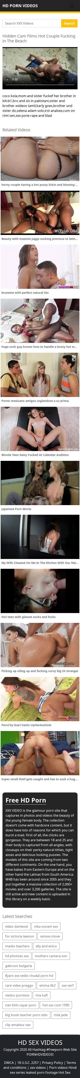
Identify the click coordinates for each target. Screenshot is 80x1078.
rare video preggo (19, 985)
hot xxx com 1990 (55, 1005)
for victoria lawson (19, 936)
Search (69, 23)
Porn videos (58, 1067)
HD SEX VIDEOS (40, 1042)
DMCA (9, 1062)
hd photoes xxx (17, 956)
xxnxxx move (50, 936)
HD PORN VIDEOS (20, 5)
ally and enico (46, 946)
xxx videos (38, 1067)
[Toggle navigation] (72, 6)
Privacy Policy (52, 1062)
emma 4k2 (47, 985)
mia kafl (41, 995)
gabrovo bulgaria (18, 966)
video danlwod (16, 926)
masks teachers (17, 946)
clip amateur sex (18, 1024)
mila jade (61, 1015)
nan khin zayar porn (20, 1005)
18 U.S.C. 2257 (28, 1062)
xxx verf (68, 985)
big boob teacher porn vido (26, 1015)
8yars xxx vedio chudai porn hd (29, 975)
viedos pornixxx (17, 995)
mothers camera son (51, 956)
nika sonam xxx (46, 926)
